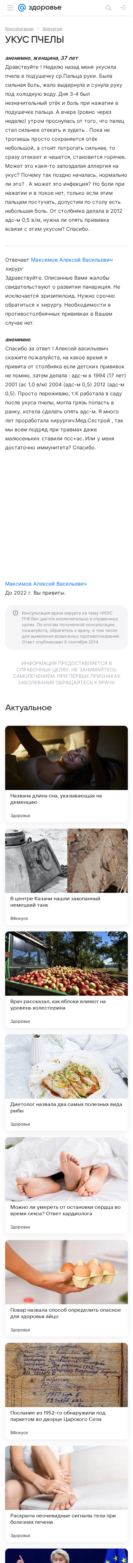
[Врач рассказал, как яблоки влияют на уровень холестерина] (66, 979)
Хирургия (52, 28)
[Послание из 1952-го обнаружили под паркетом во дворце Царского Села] (66, 1391)
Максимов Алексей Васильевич (71, 259)
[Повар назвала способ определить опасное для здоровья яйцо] (66, 1288)
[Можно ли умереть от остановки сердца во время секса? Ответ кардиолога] (66, 1185)
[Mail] (22, 7)
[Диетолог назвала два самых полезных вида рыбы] (66, 1082)
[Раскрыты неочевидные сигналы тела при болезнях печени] (66, 1494)
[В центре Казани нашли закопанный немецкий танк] (66, 877)
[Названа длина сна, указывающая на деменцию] (66, 774)
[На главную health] (44, 7)
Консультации (19, 28)
